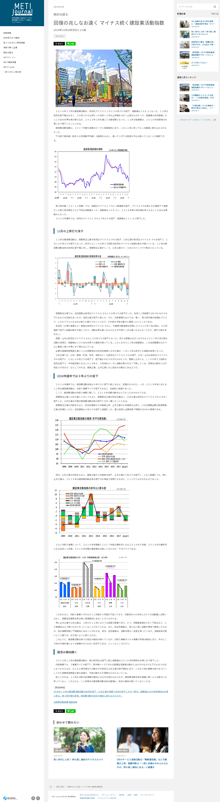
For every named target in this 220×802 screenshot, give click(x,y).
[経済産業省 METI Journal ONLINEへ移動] (51, 786)
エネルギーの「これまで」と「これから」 (196, 120)
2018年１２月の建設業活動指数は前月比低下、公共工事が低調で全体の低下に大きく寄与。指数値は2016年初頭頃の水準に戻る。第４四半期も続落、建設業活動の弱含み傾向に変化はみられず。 (111, 693)
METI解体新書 (9, 62)
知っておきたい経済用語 (14, 42)
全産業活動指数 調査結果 (65, 702)
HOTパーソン (9, 57)
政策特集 (7, 33)
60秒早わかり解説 (11, 37)
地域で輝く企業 (10, 47)
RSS (214, 13)
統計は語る (8, 52)
